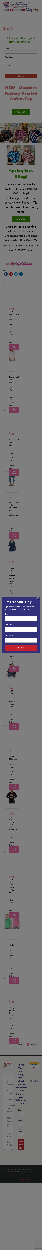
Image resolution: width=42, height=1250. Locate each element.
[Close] (38, 598)
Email (7, 614)
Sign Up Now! (21, 648)
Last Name (9, 635)
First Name (9, 625)
